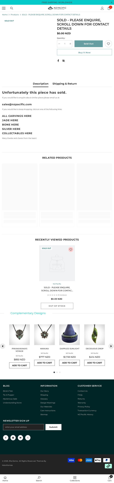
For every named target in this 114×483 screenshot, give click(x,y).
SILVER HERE (11, 129)
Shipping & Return (65, 83)
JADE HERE (10, 120)
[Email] (63, 60)
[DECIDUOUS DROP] (94, 334)
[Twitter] (27, 437)
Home (5, 15)
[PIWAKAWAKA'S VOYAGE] (19, 334)
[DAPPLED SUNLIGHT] (69, 334)
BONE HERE (10, 124)
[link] (20, 216)
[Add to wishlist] (108, 43)
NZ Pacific (57, 284)
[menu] (3, 8)
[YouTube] (20, 437)
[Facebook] (58, 60)
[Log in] (102, 8)
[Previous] (2, 346)
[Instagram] (13, 437)
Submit (53, 427)
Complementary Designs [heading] (28, 313)
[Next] (111, 346)
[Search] (11, 8)
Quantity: (61, 38)
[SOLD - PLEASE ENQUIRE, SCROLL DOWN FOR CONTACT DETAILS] (57, 263)
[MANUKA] (44, 334)
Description (40, 83)
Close (112, 2)
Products (15, 15)
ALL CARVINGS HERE (17, 116)
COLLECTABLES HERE (17, 133)
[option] (57, 278)
